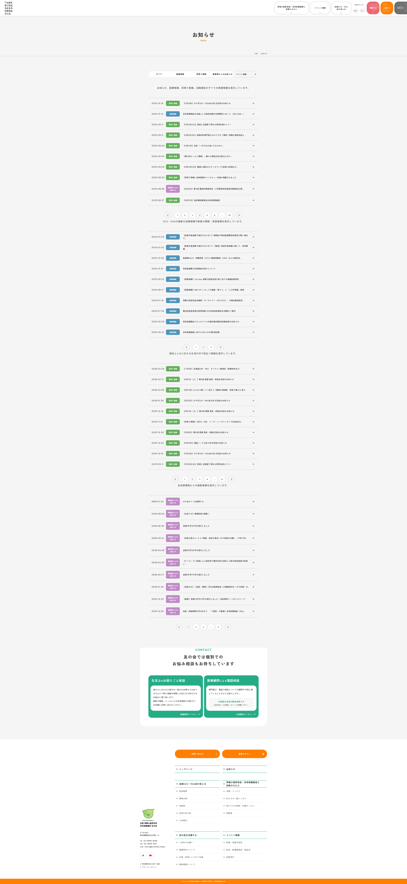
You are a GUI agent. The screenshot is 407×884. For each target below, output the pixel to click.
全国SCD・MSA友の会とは (341, 7)
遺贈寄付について (187, 849)
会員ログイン (245, 753)
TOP (256, 53)
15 (229, 215)
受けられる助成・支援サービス (240, 805)
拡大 (362, 10)
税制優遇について (187, 864)
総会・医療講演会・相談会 (238, 849)
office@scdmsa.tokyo (155, 847)
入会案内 (183, 820)
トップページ (185, 769)
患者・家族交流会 (234, 842)
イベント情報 (320, 8)
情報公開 (183, 798)
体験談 (229, 813)
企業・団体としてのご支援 (191, 857)
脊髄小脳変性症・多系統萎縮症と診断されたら (291, 7)
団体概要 (183, 791)
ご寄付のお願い (186, 842)
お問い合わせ (197, 753)
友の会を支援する (188, 835)
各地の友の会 (185, 813)
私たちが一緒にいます (236, 798)
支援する (373, 8)
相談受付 (230, 857)
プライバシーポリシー (149, 867)
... (222, 215)
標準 (355, 10)
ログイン (400, 8)
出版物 (182, 805)
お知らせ (230, 769)
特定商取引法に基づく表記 (151, 864)
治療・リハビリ (233, 791)
